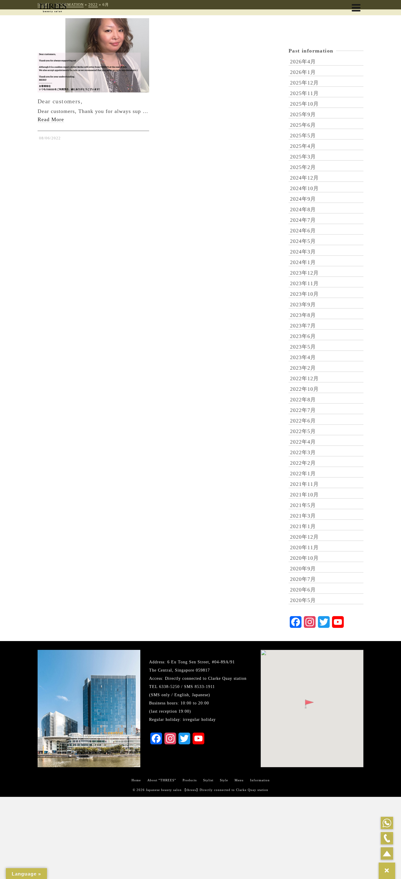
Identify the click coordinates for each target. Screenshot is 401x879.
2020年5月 (303, 600)
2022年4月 (303, 442)
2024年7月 (303, 220)
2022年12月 (304, 378)
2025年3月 (303, 157)
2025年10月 (304, 104)
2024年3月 (303, 252)
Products (190, 780)
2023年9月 (303, 304)
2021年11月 (304, 484)
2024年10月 (304, 188)
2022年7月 (303, 410)
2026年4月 (303, 62)
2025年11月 (304, 93)
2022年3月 (303, 452)
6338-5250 (169, 686)
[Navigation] (356, 7)
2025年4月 (303, 146)
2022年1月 (303, 473)
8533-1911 (205, 686)
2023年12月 (304, 273)
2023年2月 (303, 368)
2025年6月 (303, 125)
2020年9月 (303, 569)
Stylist (208, 780)
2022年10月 (304, 389)
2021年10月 (304, 495)
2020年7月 (303, 579)
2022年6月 (303, 421)
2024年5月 (303, 241)
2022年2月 (303, 463)
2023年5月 (303, 347)
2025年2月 (303, 167)
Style (224, 780)
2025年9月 (303, 114)
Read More (51, 119)
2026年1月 (303, 72)
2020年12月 (304, 537)
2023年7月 (303, 326)
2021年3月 (303, 516)
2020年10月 (304, 558)
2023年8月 (303, 315)
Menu (239, 780)
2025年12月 (304, 83)
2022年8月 (303, 400)
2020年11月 (304, 547)
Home (136, 780)
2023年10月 (304, 294)
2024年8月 (303, 209)
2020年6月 (303, 590)
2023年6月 (303, 336)
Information (260, 780)
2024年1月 (303, 262)
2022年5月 (303, 431)
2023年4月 (303, 357)
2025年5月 (303, 135)
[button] (309, 703)
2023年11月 (304, 283)
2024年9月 (303, 199)
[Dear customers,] (93, 55)
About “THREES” (161, 780)
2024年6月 (303, 231)
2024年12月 (304, 178)
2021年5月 (303, 505)
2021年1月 (303, 526)
